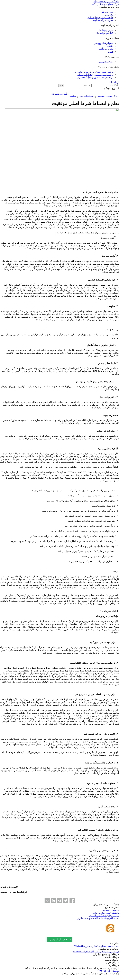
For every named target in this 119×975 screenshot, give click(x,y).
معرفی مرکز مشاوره (103, 20)
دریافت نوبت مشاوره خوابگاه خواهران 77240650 (96, 951)
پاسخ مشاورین (106, 61)
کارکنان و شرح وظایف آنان (100, 17)
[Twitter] (65, 900)
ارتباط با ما (114, 82)
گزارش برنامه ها (105, 33)
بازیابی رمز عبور (59, 93)
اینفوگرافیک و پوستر (103, 43)
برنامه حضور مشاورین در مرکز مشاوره (94, 72)
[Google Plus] (47, 900)
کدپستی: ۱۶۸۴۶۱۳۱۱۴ (108, 971)
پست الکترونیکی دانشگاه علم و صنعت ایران (98, 918)
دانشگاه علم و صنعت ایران (106, 913)
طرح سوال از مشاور (59, 939)
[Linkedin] (53, 900)
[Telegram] (59, 900)
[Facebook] (72, 900)
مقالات (110, 46)
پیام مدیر (109, 14)
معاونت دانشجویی (110, 910)
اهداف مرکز (107, 12)
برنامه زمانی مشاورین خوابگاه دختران (95, 77)
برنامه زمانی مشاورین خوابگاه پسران (95, 74)
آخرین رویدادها (106, 30)
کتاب (110, 51)
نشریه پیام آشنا (106, 48)
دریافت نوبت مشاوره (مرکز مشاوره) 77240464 (96, 946)
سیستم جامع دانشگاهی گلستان (104, 915)
